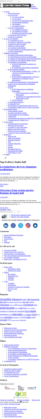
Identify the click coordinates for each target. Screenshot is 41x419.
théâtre (2, 317)
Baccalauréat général (10, 109)
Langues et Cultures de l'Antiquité (18, 287)
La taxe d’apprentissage (15, 51)
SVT (38, 314)
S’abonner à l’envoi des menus (17, 127)
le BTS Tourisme (17, 100)
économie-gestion (15, 320)
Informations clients (14, 269)
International (12, 285)
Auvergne (35, 299)
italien (28, 308)
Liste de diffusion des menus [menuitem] (13, 416)
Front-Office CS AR (14, 153)
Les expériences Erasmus (20, 31)
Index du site (12, 136)
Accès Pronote (8, 239)
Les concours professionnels (17, 48)
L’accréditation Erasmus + (20, 30)
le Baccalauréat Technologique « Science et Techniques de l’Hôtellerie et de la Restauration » (25, 78)
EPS (15, 305)
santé (24, 314)
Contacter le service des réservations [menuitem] (15, 409)
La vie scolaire (16, 19)
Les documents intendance (20, 22)
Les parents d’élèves (18, 26)
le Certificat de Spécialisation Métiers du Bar (22, 60)
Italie (25, 308)
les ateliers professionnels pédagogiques (20, 55)
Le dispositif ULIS (14, 104)
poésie (10, 314)
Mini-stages (7, 237)
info (21, 308)
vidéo (28, 317)
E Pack (10, 145)
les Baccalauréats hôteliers (16, 69)
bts (24, 302)
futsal (35, 305)
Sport (1, 186)
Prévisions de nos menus (15, 125)
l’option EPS (12, 116)
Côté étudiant (16, 24)
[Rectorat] (10, 391)
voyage (3, 320)
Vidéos (7, 154)
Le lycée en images (18, 17)
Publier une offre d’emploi (16, 46)
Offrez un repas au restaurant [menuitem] (13, 411)
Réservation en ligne (10, 328)
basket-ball (16, 302)
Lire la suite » (4, 184)
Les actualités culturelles (11, 257)
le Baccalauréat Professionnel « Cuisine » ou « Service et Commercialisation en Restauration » (26, 73)
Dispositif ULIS (13, 276)
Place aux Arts (12, 289)
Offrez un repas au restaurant (17, 131)
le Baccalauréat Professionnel (17, 350)
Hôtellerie (11, 278)
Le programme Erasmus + (16, 102)
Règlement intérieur (14, 140)
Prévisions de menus (14, 270)
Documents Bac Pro (14, 149)
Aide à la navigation (14, 138)
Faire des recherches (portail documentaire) (17, 256)
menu (33, 310)
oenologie (4, 314)
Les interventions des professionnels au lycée (22, 49)
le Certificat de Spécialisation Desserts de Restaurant (24, 58)
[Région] (31, 391)
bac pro (3, 302)
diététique (12, 305)
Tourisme (11, 280)
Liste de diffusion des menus (13, 337)
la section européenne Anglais (17, 113)
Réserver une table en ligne (16, 129)
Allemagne (17, 299)
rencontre (17, 314)
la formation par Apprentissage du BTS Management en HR (28, 97)
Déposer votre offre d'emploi (20, 217)
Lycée (6, 281)
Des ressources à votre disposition (14, 254)
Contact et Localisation (7, 400)
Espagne (20, 305)
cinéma (31, 302)
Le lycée (6, 11)
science (29, 314)
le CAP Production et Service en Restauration (22, 57)
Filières (6, 272)
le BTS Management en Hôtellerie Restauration (23, 356)
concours (4, 304)
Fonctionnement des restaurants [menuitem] (14, 413)
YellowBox (34, 8)
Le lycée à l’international (15, 28)
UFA (20, 317)
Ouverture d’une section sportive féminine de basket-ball (17, 191)
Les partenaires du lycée (15, 40)
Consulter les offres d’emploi (17, 44)
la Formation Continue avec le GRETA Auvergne (23, 107)
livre (27, 311)
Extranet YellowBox (14, 143)
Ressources (7, 134)
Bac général (11, 274)
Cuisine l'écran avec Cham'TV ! (14, 252)
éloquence (23, 320)
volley (33, 317)
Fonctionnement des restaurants (18, 124)
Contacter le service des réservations (19, 133)
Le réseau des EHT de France (17, 35)
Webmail (7, 242)
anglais (24, 299)
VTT (9, 320)
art (29, 299)
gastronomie (7, 307)
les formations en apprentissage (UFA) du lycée (23, 106)
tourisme (8, 317)
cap (27, 302)
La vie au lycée (13, 15)
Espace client (8, 267)
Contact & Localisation (15, 37)
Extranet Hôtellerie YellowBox (13, 235)
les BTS (10, 87)
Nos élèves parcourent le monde (22, 33)
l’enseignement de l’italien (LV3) (18, 120)
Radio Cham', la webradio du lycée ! (15, 259)
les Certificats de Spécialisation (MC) (19, 354)
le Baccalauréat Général (15, 111)
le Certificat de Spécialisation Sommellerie (25, 68)
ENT (32, 4)
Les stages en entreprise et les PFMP (19, 42)
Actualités (3, 209)
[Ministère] (21, 391)
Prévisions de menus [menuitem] (10, 414)
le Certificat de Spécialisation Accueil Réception (23, 82)
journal (33, 308)
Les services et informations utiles (22, 21)
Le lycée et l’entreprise (11, 39)
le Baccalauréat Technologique (17, 352)
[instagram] (27, 227)
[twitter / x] (20, 227)
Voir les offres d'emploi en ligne (21, 215)
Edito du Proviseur (14, 13)
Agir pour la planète (10, 250)
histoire (17, 308)
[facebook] (13, 227)
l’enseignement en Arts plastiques (18, 115)
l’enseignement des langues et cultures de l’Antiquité (24, 118)
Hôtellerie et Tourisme (11, 53)
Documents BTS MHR (15, 151)
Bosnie (20, 302)
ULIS (23, 317)
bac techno (10, 302)
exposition (28, 304)
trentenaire (16, 317)
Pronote (33, 6)
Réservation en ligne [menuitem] (10, 407)
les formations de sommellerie (17, 62)
